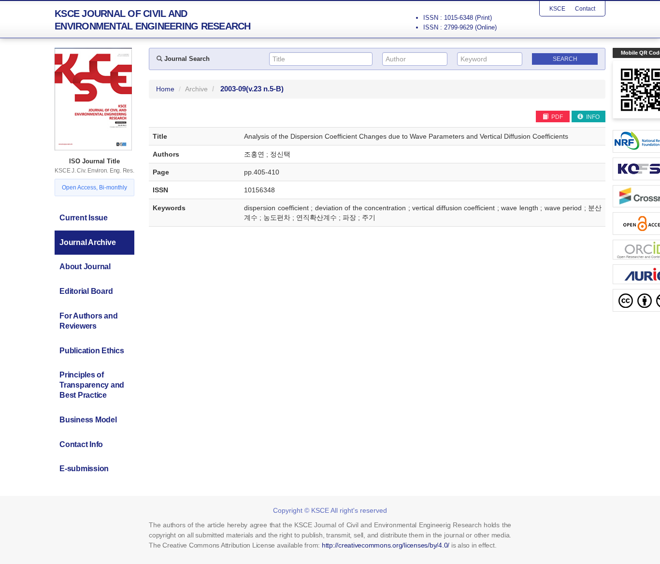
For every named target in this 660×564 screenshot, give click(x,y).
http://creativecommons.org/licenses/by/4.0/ (385, 545)
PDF (556, 117)
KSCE (557, 8)
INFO (592, 117)
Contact (585, 8)
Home (165, 89)
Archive (196, 89)
